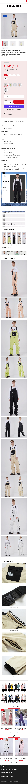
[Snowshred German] (14, 6)
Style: (5, 93)
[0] (25, 2)
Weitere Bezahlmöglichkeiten (14, 109)
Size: (5, 72)
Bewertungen (19, 121)
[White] (6, 90)
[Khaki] (6, 85)
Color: (7, 81)
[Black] (15, 85)
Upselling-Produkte (14, 736)
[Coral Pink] (20, 85)
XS (5, 75)
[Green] (10, 85)
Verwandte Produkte (14, 707)
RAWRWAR (4, 56)
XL (5, 78)
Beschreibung (8, 121)
